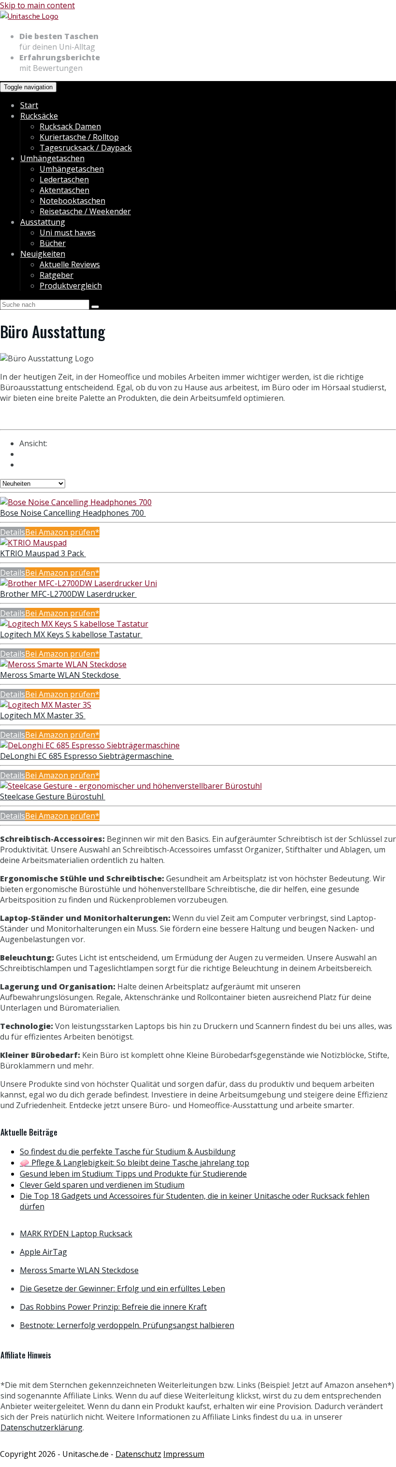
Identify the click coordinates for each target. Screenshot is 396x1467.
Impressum (183, 1454)
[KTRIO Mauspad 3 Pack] (33, 542)
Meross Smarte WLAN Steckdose (60, 675)
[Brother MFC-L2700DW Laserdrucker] (78, 583)
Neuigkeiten (42, 253)
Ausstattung (42, 222)
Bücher (53, 243)
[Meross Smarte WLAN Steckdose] (63, 664)
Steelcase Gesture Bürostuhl (52, 796)
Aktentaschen (64, 190)
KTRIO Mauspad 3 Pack (43, 553)
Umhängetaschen (52, 158)
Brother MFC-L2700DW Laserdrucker (68, 594)
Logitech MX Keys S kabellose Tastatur (71, 634)
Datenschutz (138, 1454)
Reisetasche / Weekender (85, 211)
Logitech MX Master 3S (42, 715)
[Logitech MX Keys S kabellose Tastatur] (74, 623)
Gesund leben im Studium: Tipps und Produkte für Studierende (133, 1173)
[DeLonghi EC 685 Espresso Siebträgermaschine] (90, 745)
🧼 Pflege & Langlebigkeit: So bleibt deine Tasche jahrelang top (134, 1162)
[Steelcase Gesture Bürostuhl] (131, 786)
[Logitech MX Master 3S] (45, 704)
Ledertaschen (64, 179)
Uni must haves (68, 232)
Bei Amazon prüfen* (62, 532)
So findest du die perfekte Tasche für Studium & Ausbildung (128, 1151)
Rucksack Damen (70, 126)
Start (29, 105)
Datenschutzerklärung (41, 1427)
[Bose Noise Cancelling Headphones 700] (76, 502)
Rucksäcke (39, 115)
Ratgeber (56, 275)
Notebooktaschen (72, 200)
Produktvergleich (71, 285)
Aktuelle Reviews (70, 264)
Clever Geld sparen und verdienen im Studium (102, 1184)
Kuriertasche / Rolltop (79, 137)
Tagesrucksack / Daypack (86, 147)
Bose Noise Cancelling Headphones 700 (73, 512)
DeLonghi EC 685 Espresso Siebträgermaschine (87, 756)
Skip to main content (37, 5)
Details (12, 532)
